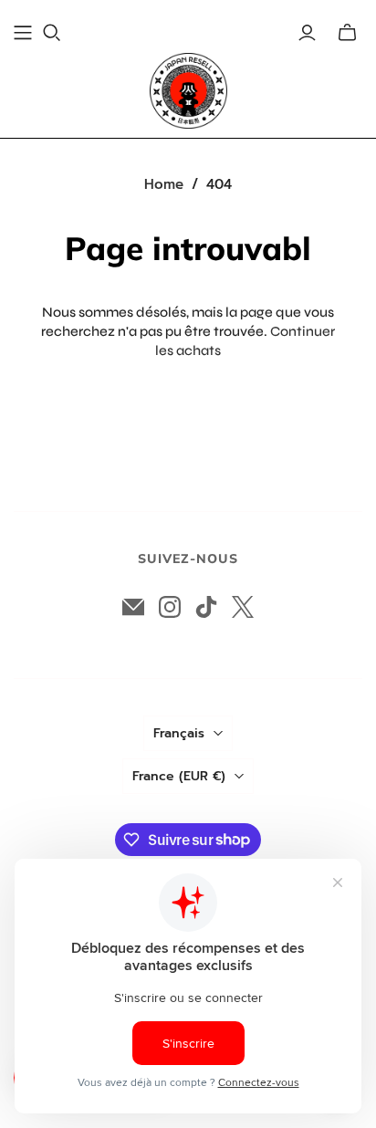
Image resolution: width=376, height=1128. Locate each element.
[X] (243, 607)
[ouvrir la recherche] (52, 33)
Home (163, 184)
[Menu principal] (23, 33)
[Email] (133, 607)
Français (178, 733)
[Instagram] (170, 607)
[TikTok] (206, 607)
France (178, 776)
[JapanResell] (188, 91)
